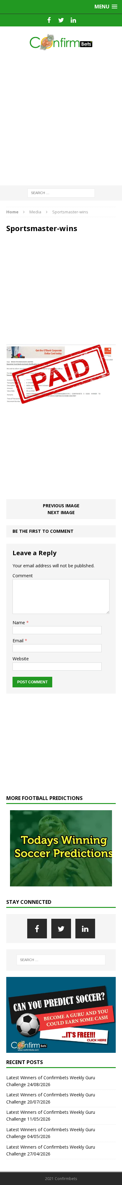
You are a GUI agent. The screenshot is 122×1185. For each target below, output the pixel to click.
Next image (61, 512)
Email (19, 641)
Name (19, 622)
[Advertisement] (61, 118)
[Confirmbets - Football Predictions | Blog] (61, 42)
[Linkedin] (73, 20)
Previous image (61, 506)
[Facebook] (48, 20)
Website (21, 659)
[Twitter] (61, 20)
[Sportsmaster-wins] (61, 400)
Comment (23, 576)
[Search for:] (61, 192)
